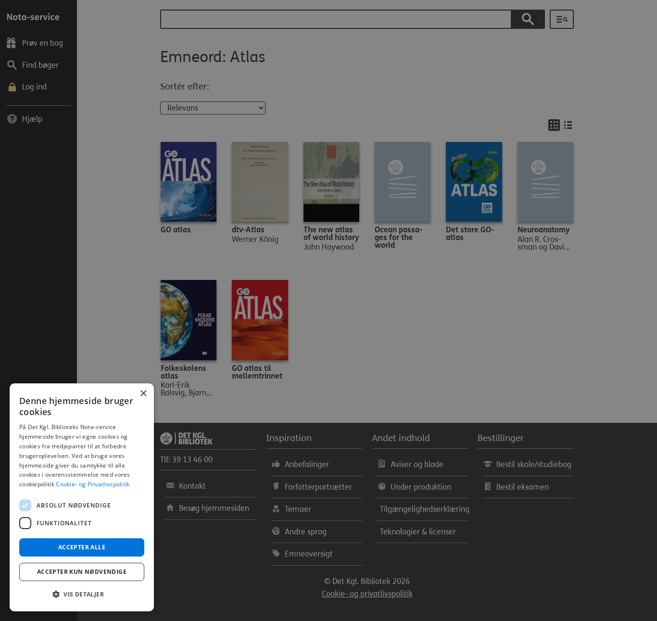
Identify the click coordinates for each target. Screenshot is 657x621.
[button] (81, 594)
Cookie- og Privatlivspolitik (92, 484)
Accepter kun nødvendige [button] (81, 572)
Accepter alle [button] (81, 547)
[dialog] (82, 497)
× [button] (143, 393)
